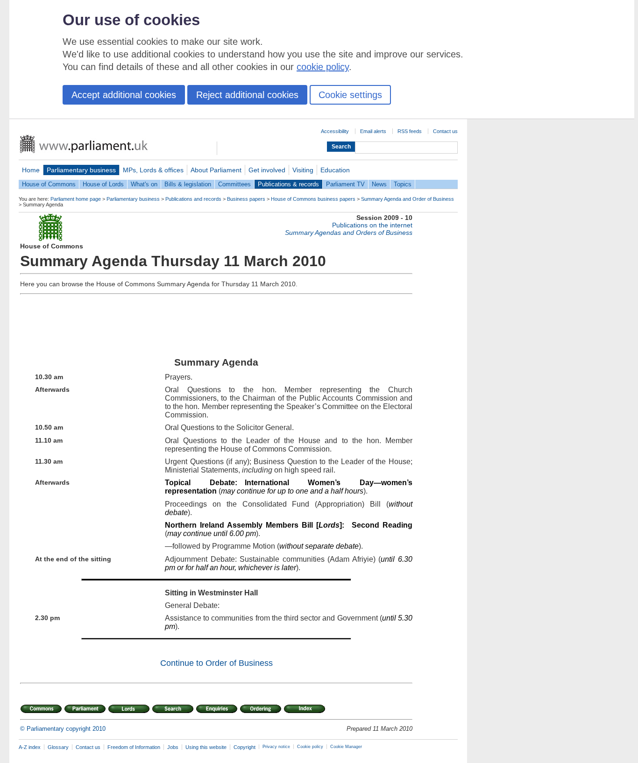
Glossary (58, 747)
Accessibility (335, 131)
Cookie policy (310, 746)
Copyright (244, 747)
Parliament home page (75, 199)
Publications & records (288, 184)
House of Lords (103, 184)
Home (31, 170)
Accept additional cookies (123, 95)
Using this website (206, 747)
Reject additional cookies (247, 95)
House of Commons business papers (313, 199)
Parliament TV (345, 184)
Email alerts (373, 131)
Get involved (266, 170)
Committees (234, 184)
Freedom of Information (133, 747)
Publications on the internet (372, 225)
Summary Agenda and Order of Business (407, 199)
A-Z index (30, 747)
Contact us (445, 131)
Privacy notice (276, 746)
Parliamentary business (81, 170)
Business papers (246, 199)
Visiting (302, 170)
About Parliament (216, 170)
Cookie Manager (346, 746)
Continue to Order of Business (216, 663)
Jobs (172, 747)
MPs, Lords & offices (153, 170)
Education (335, 170)
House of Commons (49, 184)
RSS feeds (409, 131)
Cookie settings (350, 95)
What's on (144, 184)
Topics (402, 184)
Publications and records (193, 199)
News (379, 184)
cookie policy (323, 67)
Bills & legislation (187, 184)
